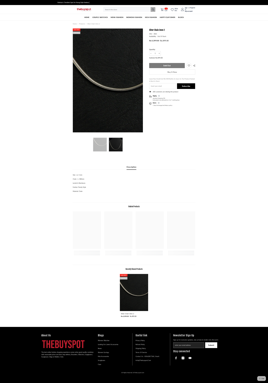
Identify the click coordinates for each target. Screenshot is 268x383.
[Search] (129, 9)
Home (75, 24)
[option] (108, 80)
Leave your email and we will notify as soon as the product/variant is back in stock (172, 80)
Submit (211, 345)
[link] (189, 65)
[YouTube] (190, 358)
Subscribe (186, 86)
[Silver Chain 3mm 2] (134, 292)
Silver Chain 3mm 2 (127, 314)
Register (192, 8)
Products (82, 24)
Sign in (186, 8)
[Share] (193, 65)
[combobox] (127, 9)
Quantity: (152, 49)
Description (131, 167)
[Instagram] (183, 358)
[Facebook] (176, 358)
